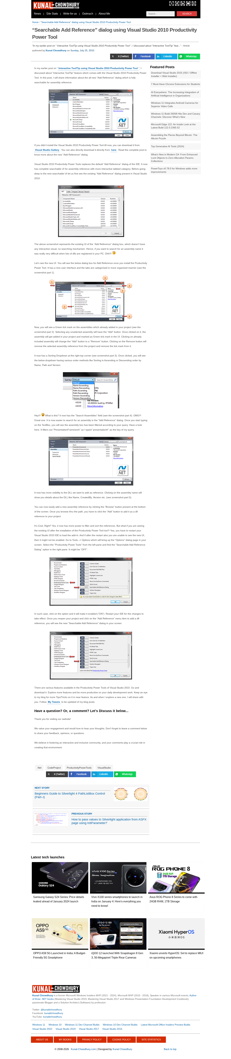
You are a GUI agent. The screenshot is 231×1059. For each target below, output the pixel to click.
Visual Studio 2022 (42, 1029)
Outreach (87, 13)
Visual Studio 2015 (112, 1029)
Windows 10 (55, 1024)
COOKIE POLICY (121, 1039)
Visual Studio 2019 (66, 1029)
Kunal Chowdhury (122, 1049)
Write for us (70, 13)
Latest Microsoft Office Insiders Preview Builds (165, 1024)
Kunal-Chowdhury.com (83, 1049)
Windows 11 (38, 1024)
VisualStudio (104, 767)
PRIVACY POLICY (91, 1039)
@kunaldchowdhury (51, 1009)
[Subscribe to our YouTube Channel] (188, 4)
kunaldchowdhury (53, 1013)
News (37, 13)
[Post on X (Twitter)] (121, 58)
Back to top (170, 1049)
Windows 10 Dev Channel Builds (120, 1024)
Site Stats (52, 13)
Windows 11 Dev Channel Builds (82, 1024)
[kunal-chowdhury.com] (56, 8)
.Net (39, 767)
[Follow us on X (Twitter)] (171, 4)
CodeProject (54, 767)
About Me (104, 13)
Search (186, 14)
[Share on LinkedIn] (166, 58)
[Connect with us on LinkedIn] (183, 4)
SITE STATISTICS (151, 1039)
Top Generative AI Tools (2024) (167, 146)
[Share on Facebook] (144, 58)
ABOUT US (42, 1039)
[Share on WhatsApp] (189, 58)
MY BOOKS (65, 1039)
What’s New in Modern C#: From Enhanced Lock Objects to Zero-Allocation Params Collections (174, 157)
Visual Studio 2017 (89, 1029)
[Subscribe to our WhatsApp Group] (194, 4)
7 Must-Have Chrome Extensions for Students (175, 84)
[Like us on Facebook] (177, 4)
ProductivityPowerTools (79, 767)
